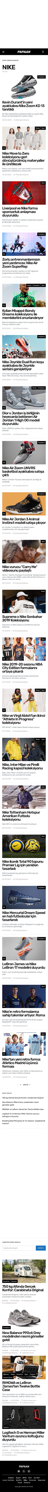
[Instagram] (29, 1471)
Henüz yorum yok (29, 1350)
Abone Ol (41, 1248)
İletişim (27, 1483)
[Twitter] (23, 1471)
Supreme (42, 1480)
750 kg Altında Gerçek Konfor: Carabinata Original (23, 1098)
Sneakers (41, 77)
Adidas (11, 1478)
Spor (43, 128)
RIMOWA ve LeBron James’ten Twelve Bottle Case (23, 1109)
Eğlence (6, 1374)
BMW (25, 1478)
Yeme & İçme (8, 1377)
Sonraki (25, 1085)
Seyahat (6, 1281)
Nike (25, 1480)
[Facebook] (18, 1471)
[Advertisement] (24, 24)
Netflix (19, 1480)
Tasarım (14, 1281)
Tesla (20, 1483)
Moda (38, 128)
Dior (30, 1478)
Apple (18, 1478)
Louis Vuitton (8, 1480)
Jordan (37, 1478)
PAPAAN (5, 1301)
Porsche (32, 1480)
